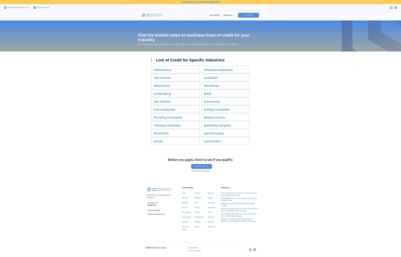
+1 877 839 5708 (153, 210)
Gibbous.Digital (160, 248)
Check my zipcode (201, 166)
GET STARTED (248, 15)
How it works (215, 15)
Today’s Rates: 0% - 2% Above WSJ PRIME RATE (200, 2)
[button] (229, 15)
